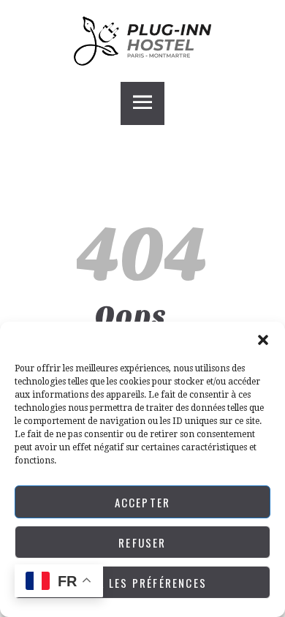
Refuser (142, 542)
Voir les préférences (142, 583)
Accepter (143, 502)
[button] (263, 340)
